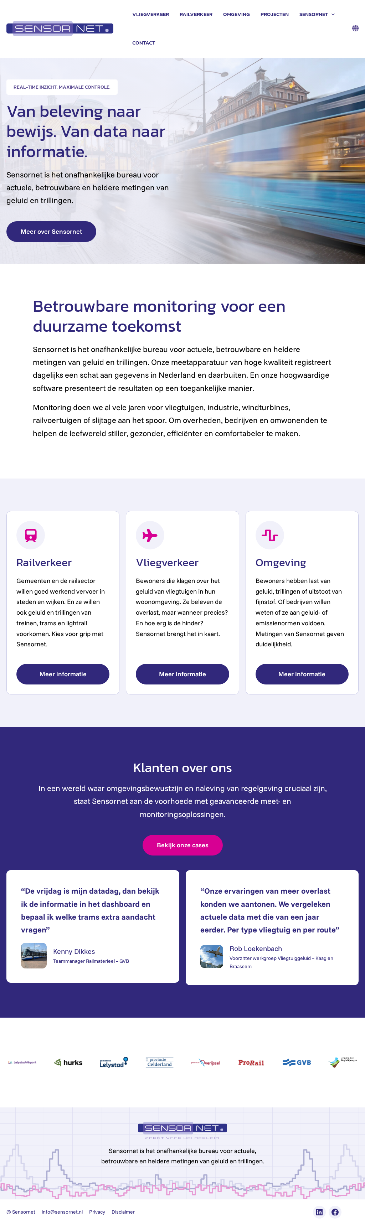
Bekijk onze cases (183, 845)
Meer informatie (63, 674)
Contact (143, 42)
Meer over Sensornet (51, 231)
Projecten (275, 14)
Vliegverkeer (150, 14)
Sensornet (313, 14)
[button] (331, 14)
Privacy (97, 1212)
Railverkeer (196, 14)
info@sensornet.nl (62, 1212)
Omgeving (236, 14)
